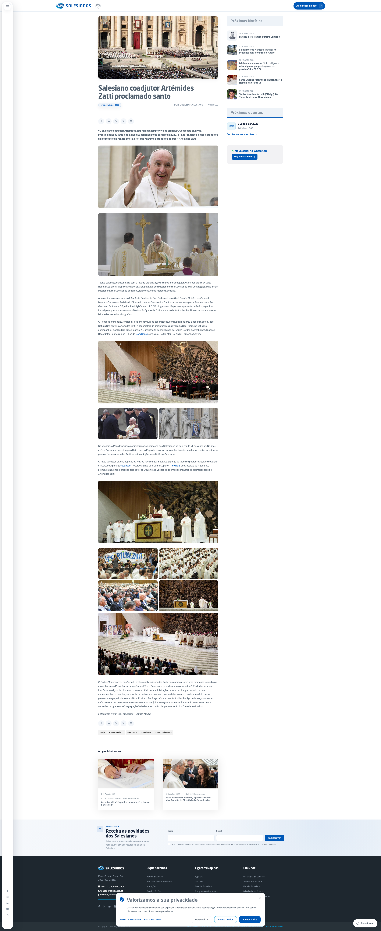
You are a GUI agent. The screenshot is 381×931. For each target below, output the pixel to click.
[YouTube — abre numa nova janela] (7, 908)
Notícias (213, 105)
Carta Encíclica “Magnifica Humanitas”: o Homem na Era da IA (125, 803)
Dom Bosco (142, 334)
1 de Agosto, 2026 (108, 794)
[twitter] (109, 906)
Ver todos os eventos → (242, 134)
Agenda (199, 876)
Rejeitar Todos (225, 919)
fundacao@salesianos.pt (110, 890)
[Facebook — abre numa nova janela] (7, 891)
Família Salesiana (251, 886)
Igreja (102, 732)
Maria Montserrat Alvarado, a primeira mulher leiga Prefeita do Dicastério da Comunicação (188, 798)
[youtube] (115, 906)
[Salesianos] (78, 6)
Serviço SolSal (154, 891)
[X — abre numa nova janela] (7, 914)
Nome (170, 831)
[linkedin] (104, 906)
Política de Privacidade (130, 919)
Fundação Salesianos (254, 876)
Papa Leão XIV (133, 798)
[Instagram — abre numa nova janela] (7, 896)
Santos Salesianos (163, 732)
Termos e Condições (274, 926)
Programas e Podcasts (206, 891)
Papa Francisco (116, 732)
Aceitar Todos (249, 919)
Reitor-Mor (132, 732)
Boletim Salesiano (191, 105)
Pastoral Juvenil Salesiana (159, 881)
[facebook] (99, 906)
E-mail (219, 831)
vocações (125, 465)
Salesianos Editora (252, 881)
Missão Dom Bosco (253, 891)
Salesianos (146, 732)
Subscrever (274, 838)
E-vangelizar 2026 (248, 123)
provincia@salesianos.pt (110, 894)
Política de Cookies (152, 919)
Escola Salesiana (155, 876)
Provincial (175, 465)
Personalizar (202, 919)
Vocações (152, 886)
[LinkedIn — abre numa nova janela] (7, 902)
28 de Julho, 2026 (172, 794)
